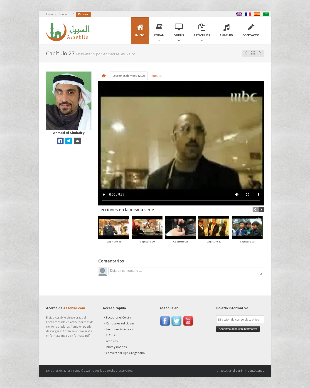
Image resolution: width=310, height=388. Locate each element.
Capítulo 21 (180, 241)
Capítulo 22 (214, 241)
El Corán (111, 335)
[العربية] (266, 14)
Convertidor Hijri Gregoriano (125, 353)
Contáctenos (256, 371)
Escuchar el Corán (118, 317)
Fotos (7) (156, 76)
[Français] (248, 14)
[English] (239, 14)
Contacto (64, 14)
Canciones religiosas (120, 323)
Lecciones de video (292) (129, 76)
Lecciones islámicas (119, 329)
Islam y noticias (116, 347)
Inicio (49, 14)
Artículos (112, 341)
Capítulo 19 (113, 241)
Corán (85, 14)
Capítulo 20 (147, 241)
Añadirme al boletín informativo (238, 329)
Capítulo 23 (247, 241)
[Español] (257, 14)
